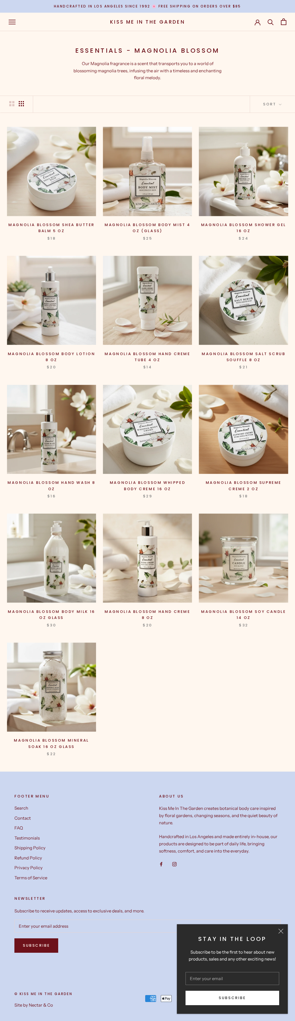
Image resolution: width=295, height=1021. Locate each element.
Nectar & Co (41, 1005)
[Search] (271, 22)
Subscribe (232, 998)
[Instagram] (174, 864)
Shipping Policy (30, 847)
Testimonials (27, 838)
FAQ (18, 828)
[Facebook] (161, 864)
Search (21, 808)
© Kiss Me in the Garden (43, 993)
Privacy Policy (28, 867)
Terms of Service (30, 877)
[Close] (280, 931)
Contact (22, 818)
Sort (270, 104)
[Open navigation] (12, 21)
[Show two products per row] (11, 103)
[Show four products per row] (21, 103)
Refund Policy (28, 858)
